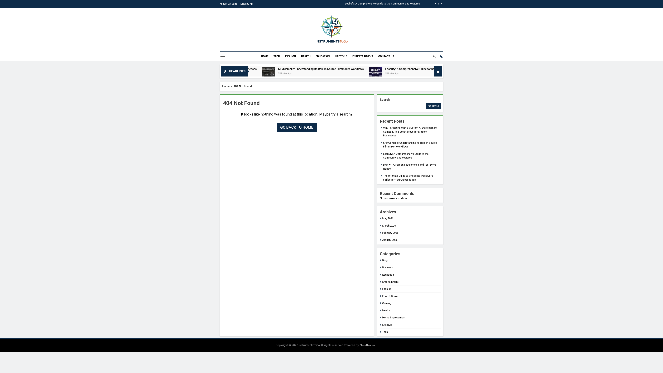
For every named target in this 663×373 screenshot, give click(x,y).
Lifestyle (341, 56)
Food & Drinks (390, 296)
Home (264, 56)
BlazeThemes (367, 345)
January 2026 (389, 239)
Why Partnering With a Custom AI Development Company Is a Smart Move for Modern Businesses (410, 131)
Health (306, 56)
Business (387, 267)
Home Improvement (393, 317)
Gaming (386, 303)
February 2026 (390, 232)
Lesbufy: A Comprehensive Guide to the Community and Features (382, 3)
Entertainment (362, 56)
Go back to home (296, 127)
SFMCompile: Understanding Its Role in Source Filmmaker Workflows (303, 69)
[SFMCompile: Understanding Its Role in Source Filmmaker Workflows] (250, 73)
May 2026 (387, 218)
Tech (276, 56)
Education (323, 56)
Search (385, 99)
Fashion (290, 56)
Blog (384, 260)
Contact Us (386, 56)
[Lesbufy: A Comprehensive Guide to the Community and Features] (358, 73)
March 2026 (389, 225)
